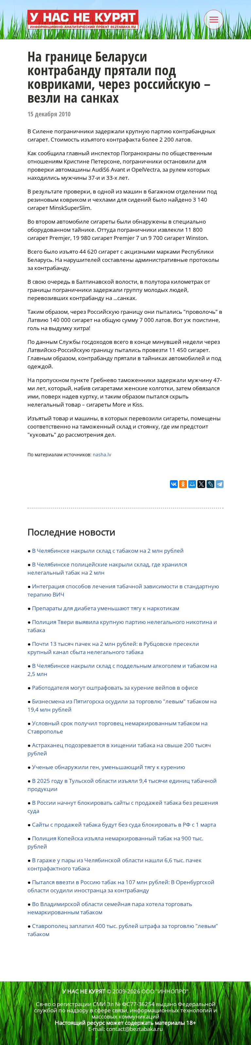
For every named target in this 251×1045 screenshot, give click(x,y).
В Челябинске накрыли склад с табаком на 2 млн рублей (108, 550)
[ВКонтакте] (174, 484)
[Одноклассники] (183, 484)
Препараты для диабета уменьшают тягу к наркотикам (105, 608)
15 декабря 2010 (49, 114)
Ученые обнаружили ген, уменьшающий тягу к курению (108, 767)
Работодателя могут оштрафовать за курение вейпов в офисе (115, 687)
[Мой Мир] (192, 484)
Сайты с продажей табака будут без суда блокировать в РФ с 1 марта (124, 824)
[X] (201, 484)
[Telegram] (220, 484)
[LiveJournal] (210, 484)
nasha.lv (102, 454)
